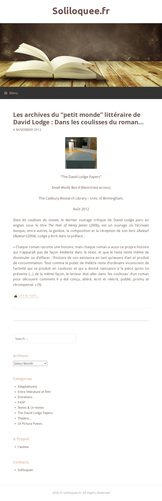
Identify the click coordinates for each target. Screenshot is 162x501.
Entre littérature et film (34, 392)
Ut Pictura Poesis (30, 423)
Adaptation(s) (27, 386)
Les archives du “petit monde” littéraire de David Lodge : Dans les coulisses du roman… (78, 118)
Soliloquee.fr (80, 10)
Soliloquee (25, 470)
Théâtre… (24, 418)
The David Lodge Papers (35, 413)
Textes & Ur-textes (31, 407)
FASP (21, 402)
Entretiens (25, 397)
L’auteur (23, 447)
